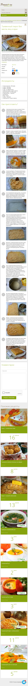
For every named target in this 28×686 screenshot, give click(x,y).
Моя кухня (4, 15)
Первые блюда (4, 532)
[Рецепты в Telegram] (24, 682)
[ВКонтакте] (13, 70)
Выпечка (14, 64)
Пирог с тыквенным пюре (8, 428)
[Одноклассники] (15, 70)
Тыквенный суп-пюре (7, 597)
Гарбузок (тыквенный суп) (8, 529)
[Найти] (26, 10)
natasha (17, 72)
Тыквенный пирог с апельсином (10, 631)
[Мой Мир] (17, 70)
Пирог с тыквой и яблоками (8, 496)
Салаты (3, 667)
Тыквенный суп (5, 563)
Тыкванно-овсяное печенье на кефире (11, 462)
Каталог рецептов (6, 12)
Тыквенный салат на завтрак (9, 664)
